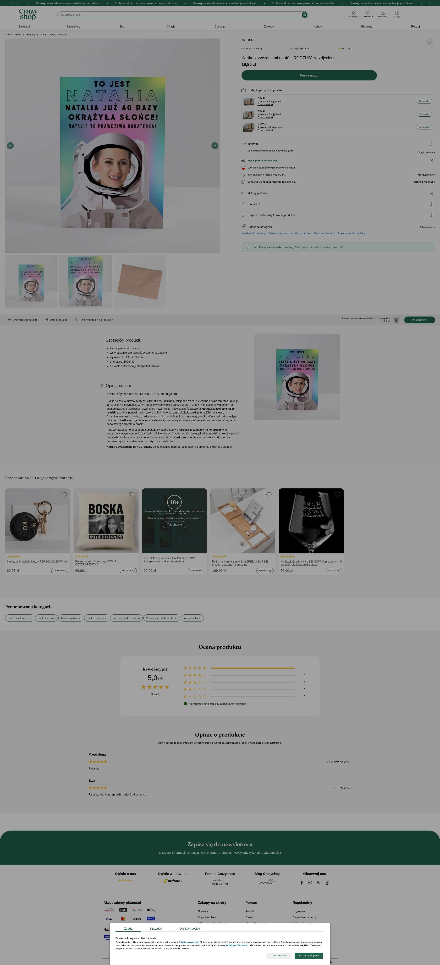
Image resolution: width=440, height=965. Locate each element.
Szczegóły (156, 928)
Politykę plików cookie (237, 945)
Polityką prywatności (189, 942)
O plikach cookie (190, 928)
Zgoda (128, 928)
